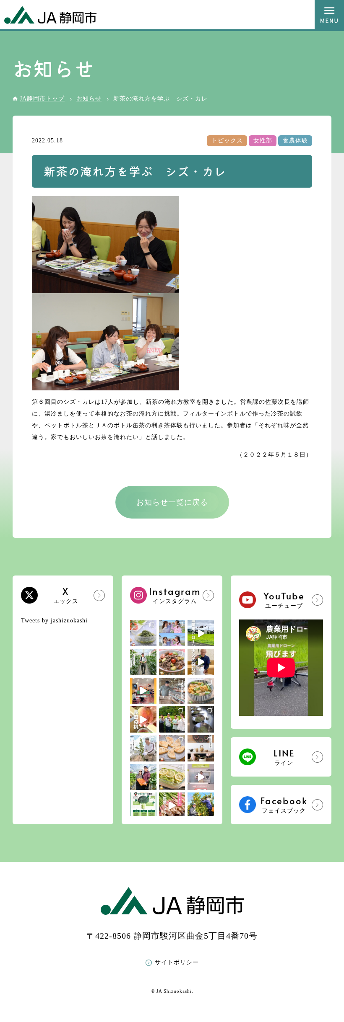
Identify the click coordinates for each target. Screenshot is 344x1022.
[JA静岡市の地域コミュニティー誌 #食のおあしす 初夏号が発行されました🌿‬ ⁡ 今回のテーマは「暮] (201, 748)
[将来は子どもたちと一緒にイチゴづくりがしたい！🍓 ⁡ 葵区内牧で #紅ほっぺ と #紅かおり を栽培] (143, 777)
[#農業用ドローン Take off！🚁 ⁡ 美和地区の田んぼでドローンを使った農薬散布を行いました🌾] (201, 633)
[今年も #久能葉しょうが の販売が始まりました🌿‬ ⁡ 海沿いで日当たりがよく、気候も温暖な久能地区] (172, 805)
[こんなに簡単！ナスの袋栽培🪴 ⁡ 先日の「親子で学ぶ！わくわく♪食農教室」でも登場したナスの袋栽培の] (201, 662)
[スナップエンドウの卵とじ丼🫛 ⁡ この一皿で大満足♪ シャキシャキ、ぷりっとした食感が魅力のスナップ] (201, 691)
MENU (329, 14)
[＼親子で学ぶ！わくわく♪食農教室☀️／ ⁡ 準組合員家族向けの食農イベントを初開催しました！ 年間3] (143, 691)
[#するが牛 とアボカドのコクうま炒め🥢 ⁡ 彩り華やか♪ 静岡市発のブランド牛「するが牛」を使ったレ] (172, 662)
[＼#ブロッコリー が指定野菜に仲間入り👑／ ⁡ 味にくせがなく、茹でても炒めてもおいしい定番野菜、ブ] (143, 805)
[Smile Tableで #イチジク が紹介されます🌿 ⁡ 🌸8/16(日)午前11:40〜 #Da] (172, 633)
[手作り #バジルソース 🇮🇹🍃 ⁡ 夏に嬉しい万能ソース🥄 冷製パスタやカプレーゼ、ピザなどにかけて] (143, 633)
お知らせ (89, 98)
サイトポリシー (177, 962)
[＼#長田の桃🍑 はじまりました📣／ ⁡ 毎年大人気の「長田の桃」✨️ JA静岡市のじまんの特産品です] (143, 719)
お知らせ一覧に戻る (172, 502)
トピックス (227, 140)
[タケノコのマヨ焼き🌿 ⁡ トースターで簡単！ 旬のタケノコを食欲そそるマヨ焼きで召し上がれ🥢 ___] (172, 748)
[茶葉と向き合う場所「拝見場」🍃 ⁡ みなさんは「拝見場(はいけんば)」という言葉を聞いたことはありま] (201, 719)
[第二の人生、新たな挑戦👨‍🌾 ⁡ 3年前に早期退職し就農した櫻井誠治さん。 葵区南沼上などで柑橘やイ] (143, 748)
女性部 (262, 140)
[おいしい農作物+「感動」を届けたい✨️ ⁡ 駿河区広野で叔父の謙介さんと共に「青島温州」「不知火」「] (201, 805)
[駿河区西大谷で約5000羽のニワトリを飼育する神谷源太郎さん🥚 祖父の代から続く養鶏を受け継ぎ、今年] (172, 691)
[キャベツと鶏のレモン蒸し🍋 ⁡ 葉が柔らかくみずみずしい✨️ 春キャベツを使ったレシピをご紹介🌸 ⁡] (172, 777)
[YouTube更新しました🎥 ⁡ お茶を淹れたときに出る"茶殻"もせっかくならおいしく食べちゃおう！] (201, 777)
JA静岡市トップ (42, 98)
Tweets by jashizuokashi (54, 620)
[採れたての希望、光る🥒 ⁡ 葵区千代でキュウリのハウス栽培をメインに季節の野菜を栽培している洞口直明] (143, 662)
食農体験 (295, 140)
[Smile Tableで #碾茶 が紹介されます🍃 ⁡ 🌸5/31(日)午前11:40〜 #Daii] (172, 719)
